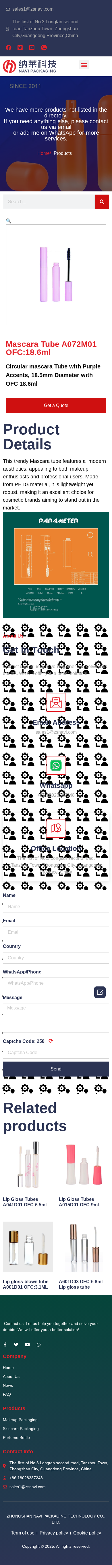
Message (12, 997)
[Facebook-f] (5, 1344)
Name (9, 895)
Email (9, 920)
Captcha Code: (28, 1041)
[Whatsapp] (38, 1344)
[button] (84, 64)
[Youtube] (27, 1344)
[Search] (102, 202)
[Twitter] (16, 1344)
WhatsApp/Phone (22, 971)
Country (12, 946)
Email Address (56, 722)
